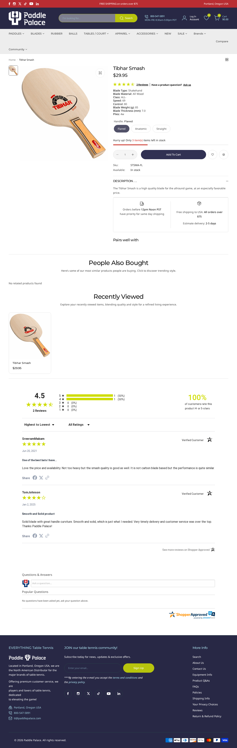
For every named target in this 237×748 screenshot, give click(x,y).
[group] (64, 113)
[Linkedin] (37, 3)
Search (197, 657)
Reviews (198, 710)
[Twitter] (20, 3)
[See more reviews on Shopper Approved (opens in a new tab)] (47, 478)
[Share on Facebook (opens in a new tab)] (35, 478)
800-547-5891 (22, 713)
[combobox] (98, 18)
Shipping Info (201, 698)
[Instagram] (14, 3)
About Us (198, 662)
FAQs (196, 686)
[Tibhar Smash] (30, 335)
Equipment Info (202, 674)
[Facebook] (9, 3)
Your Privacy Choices (205, 704)
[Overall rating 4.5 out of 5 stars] (124, 85)
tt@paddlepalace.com (27, 718)
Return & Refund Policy (207, 716)
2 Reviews (142, 84)
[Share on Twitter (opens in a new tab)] (41, 477)
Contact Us (199, 668)
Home (12, 59)
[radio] (118, 395)
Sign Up (138, 668)
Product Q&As (201, 680)
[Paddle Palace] (27, 18)
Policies (197, 692)
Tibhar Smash (22, 363)
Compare (222, 41)
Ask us (187, 84)
